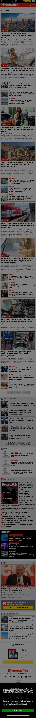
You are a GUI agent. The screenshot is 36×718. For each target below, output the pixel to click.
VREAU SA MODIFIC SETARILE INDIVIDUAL (18, 715)
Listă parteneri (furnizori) (7, 705)
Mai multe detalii (26, 689)
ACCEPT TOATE (18, 710)
